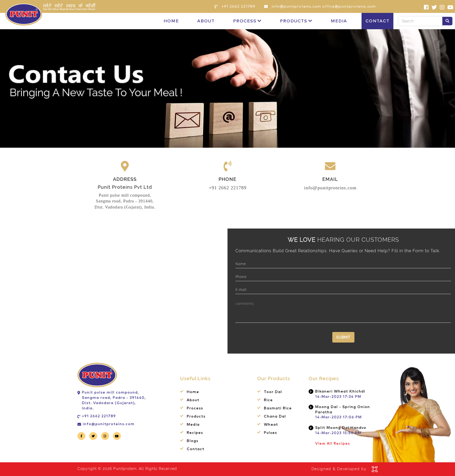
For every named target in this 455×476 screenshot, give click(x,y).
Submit (343, 337)
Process (244, 21)
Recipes (195, 433)
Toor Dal (273, 392)
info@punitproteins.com (330, 187)
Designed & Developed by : (340, 469)
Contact (377, 21)
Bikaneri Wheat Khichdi (340, 391)
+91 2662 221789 (227, 187)
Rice (268, 400)
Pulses (270, 433)
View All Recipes (332, 443)
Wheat (271, 425)
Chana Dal (275, 416)
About (206, 21)
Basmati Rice (278, 408)
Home (171, 21)
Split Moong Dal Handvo (340, 428)
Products (293, 21)
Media (339, 21)
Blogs (192, 441)
